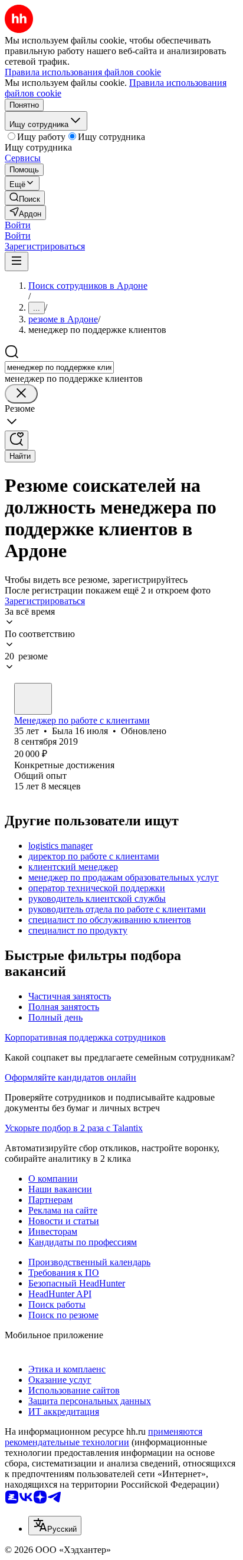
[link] (25, 198)
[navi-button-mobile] (16, 261)
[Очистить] (21, 394)
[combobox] (59, 367)
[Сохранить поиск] (16, 440)
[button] (18, 225)
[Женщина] (33, 699)
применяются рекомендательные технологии (103, 1436)
